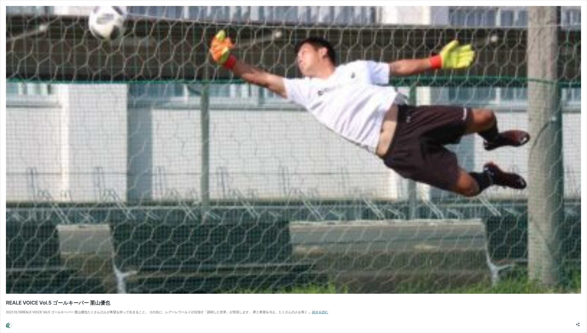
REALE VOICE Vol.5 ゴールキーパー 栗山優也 (58, 303)
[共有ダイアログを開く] (578, 323)
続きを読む (320, 312)
